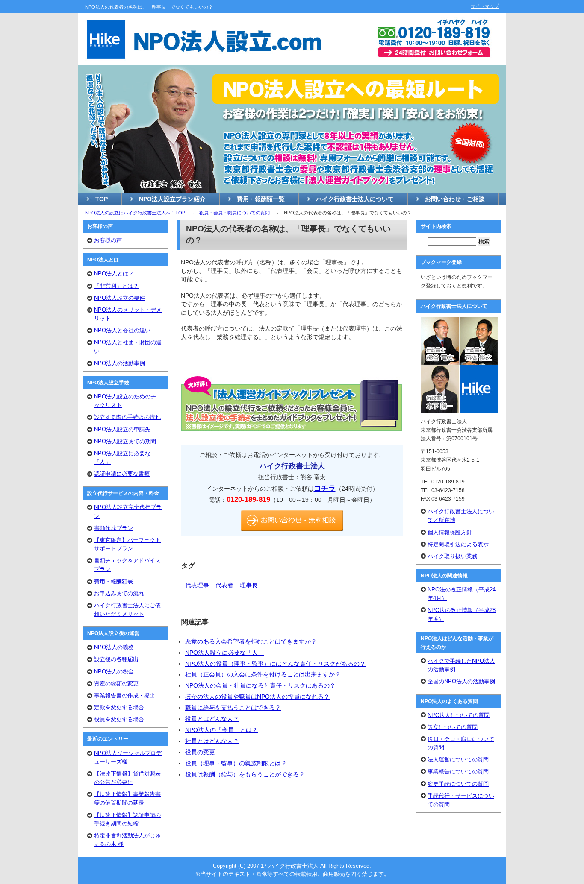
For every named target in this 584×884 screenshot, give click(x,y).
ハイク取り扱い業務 (453, 556)
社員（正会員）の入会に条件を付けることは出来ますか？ (263, 674)
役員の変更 (200, 752)
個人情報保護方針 (450, 532)
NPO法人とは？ (114, 273)
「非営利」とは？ (116, 286)
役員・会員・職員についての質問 (234, 212)
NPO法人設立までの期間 (125, 441)
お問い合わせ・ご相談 (455, 199)
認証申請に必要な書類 (122, 474)
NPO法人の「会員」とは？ (221, 729)
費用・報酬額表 (113, 581)
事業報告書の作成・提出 (124, 695)
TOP (101, 199)
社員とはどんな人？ (212, 741)
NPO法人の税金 (114, 671)
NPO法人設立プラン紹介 (172, 199)
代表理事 (197, 585)
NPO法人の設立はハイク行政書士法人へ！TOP (135, 212)
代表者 (224, 585)
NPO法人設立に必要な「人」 (224, 652)
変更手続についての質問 (458, 784)
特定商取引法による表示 (458, 544)
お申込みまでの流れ (119, 593)
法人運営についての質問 (458, 759)
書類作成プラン (113, 528)
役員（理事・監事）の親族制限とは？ (236, 763)
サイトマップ (485, 6)
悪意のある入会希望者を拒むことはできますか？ (251, 641)
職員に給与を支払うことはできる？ (233, 707)
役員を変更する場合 (119, 719)
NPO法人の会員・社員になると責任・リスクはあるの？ (260, 685)
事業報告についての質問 (458, 771)
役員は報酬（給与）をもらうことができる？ (245, 774)
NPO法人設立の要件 (119, 298)
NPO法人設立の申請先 (122, 429)
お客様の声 (108, 240)
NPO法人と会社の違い (122, 330)
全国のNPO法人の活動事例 (461, 681)
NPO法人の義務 (114, 647)
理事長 (249, 585)
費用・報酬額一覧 (261, 199)
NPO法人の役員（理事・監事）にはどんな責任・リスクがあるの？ (275, 663)
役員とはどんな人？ (212, 718)
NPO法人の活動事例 (119, 363)
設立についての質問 (453, 727)
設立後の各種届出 (116, 659)
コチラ (325, 488)
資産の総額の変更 (116, 683)
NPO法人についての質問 (459, 715)
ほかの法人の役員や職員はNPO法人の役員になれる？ (257, 696)
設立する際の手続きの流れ (127, 417)
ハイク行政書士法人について (355, 199)
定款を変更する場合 (119, 707)
